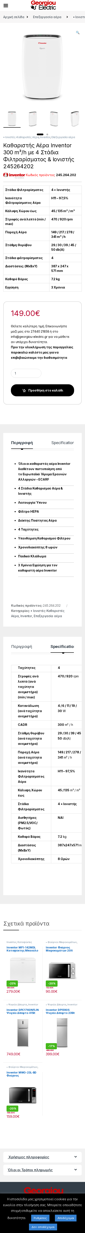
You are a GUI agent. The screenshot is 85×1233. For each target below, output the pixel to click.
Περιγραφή (22, 443)
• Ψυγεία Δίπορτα (17, 1004)
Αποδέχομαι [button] (66, 1218)
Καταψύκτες (24, 942)
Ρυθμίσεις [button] (40, 1218)
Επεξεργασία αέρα (47, 17)
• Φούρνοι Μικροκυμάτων (61, 942)
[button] (78, 32)
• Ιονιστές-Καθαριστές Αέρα (21, 137)
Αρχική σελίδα (13, 17)
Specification (63, 443)
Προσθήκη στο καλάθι (45, 390)
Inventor (45, 137)
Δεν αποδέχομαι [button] (43, 1227)
